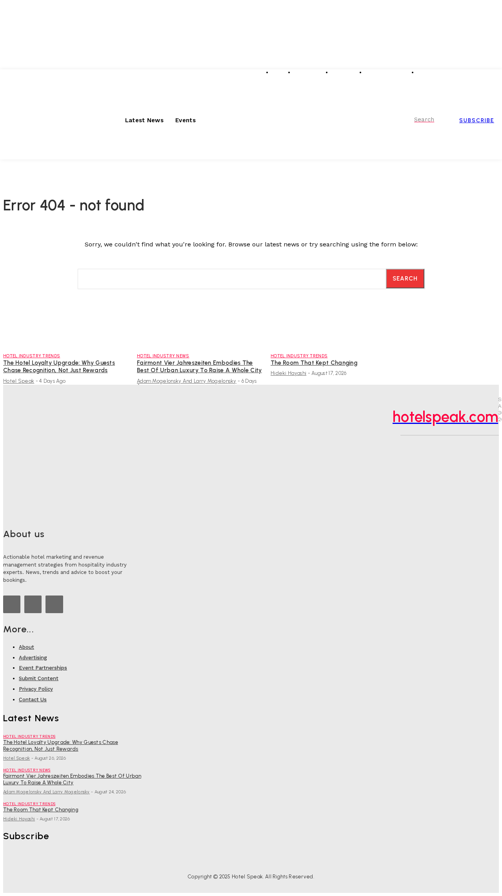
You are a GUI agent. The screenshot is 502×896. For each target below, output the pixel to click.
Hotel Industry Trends (31, 355)
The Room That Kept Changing (314, 362)
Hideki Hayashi (288, 373)
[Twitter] (482, 74)
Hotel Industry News (163, 355)
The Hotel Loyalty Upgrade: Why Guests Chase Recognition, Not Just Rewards (59, 366)
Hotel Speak (18, 381)
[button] (415, 120)
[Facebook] (493, 74)
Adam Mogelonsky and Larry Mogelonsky (186, 381)
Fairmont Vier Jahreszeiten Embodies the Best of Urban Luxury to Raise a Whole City (199, 366)
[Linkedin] (471, 74)
